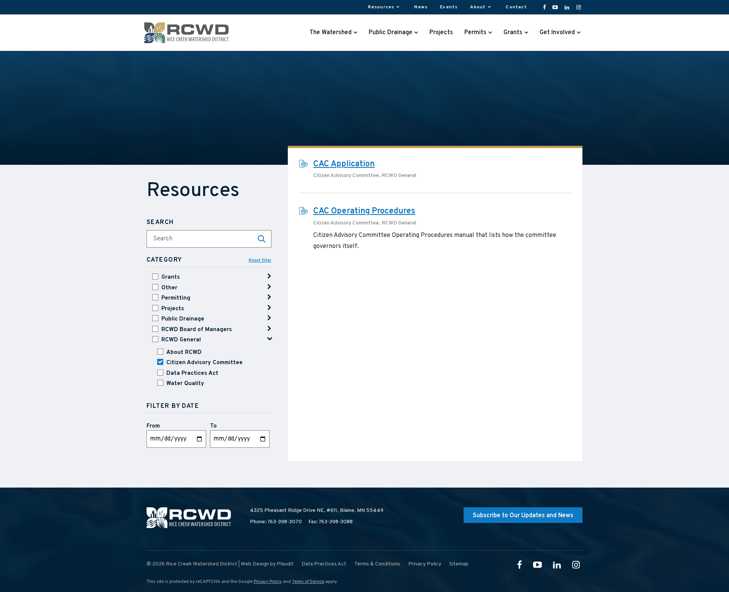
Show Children (269, 276)
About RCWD (184, 352)
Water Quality (185, 383)
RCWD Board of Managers (196, 329)
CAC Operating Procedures (364, 211)
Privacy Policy (268, 581)
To (213, 426)
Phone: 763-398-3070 (276, 522)
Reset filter (260, 261)
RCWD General (181, 340)
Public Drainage (182, 319)
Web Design (255, 564)
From (153, 426)
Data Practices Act (192, 373)
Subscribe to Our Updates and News (523, 515)
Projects (172, 309)
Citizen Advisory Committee (204, 362)
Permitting (175, 298)
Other (169, 288)
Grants (170, 277)
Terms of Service (308, 581)
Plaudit (285, 564)
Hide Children (269, 339)
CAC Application (344, 164)
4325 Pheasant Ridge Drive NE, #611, (316, 510)
